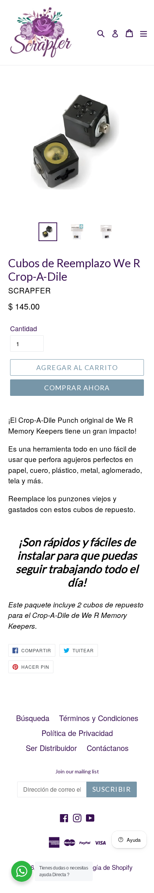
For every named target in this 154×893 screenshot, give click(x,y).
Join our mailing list (77, 772)
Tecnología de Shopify (102, 867)
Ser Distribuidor (51, 747)
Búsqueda (32, 717)
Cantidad (23, 328)
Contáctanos (108, 747)
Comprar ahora (77, 388)
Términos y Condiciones (98, 717)
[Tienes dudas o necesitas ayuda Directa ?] (21, 871)
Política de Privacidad (77, 732)
